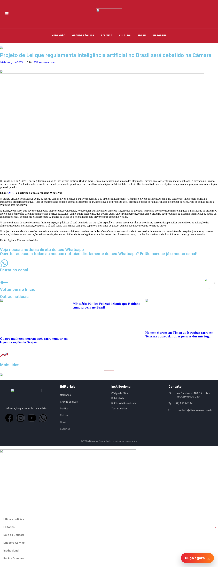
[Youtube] (32, 418)
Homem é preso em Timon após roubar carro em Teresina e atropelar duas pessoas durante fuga (179, 334)
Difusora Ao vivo (14, 542)
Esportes (160, 35)
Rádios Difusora (13, 558)
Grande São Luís (83, 35)
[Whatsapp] (43, 418)
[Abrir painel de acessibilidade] (209, 283)
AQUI (11, 192)
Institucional (11, 550)
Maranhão (58, 35)
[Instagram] (20, 418)
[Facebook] (9, 418)
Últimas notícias (13, 519)
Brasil (141, 35)
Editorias (109, 527)
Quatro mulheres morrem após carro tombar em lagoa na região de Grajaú (34, 340)
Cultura (125, 35)
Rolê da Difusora (14, 535)
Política (106, 35)
